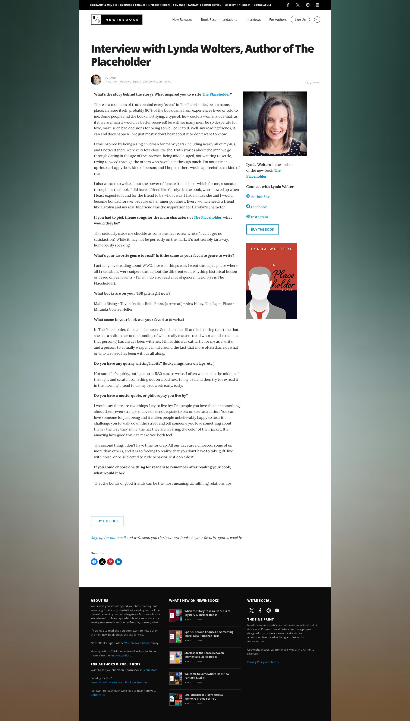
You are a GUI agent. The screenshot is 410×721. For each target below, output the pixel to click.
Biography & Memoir (103, 4)
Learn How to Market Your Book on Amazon (119, 682)
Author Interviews (119, 81)
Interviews (253, 19)
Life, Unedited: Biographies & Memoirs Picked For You (203, 696)
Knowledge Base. (121, 655)
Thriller (244, 4)
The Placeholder (216, 94)
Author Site (260, 196)
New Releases (182, 19)
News (167, 81)
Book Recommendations (219, 19)
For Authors (278, 19)
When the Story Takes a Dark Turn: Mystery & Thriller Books (207, 613)
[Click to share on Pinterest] (110, 561)
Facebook (259, 207)
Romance (179, 4)
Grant (112, 78)
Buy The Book (262, 229)
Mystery (230, 4)
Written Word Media (137, 643)
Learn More (150, 670)
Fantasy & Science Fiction (204, 4)
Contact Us (98, 695)
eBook (137, 81)
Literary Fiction (159, 4)
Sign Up (300, 19)
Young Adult (262, 4)
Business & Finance (132, 4)
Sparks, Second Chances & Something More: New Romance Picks (208, 634)
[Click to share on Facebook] (94, 561)
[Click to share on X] (102, 561)
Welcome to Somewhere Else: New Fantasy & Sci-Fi (206, 676)
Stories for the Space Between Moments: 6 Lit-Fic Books (204, 655)
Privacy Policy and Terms (263, 662)
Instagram (259, 217)
